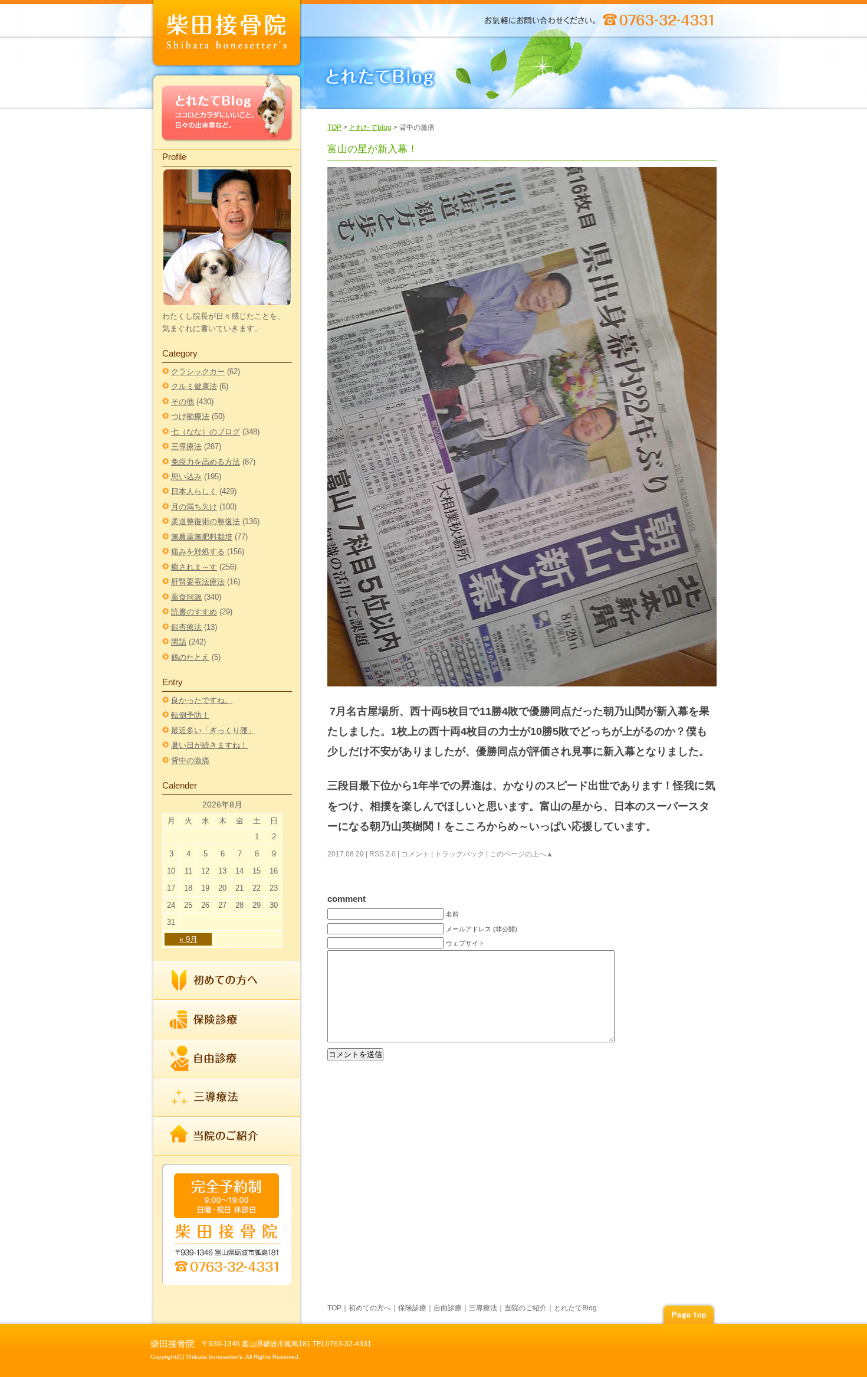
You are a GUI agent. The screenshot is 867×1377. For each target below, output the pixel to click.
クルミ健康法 (194, 386)
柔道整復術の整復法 (205, 521)
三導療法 (186, 446)
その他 (182, 401)
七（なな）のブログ (205, 431)
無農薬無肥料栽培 (201, 536)
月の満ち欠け (194, 506)
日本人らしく (194, 491)
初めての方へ (227, 980)
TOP (334, 127)
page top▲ (688, 1313)
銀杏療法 (186, 627)
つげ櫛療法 (190, 416)
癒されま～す (194, 566)
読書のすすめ (194, 611)
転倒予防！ (190, 715)
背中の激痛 (190, 760)
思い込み (186, 476)
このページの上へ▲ (521, 854)
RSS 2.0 (382, 854)
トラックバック (459, 854)
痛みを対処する (198, 551)
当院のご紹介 (227, 1135)
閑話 (178, 641)
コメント (415, 854)
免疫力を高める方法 (205, 461)
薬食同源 (186, 597)
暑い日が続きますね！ (209, 745)
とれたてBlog (227, 110)
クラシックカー (198, 371)
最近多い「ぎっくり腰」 (213, 730)
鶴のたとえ (190, 657)
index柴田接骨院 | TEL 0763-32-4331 (227, 35)
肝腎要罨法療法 (198, 581)
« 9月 (188, 939)
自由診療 (227, 1058)
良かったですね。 (201, 700)
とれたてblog (370, 127)
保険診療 (227, 1019)
